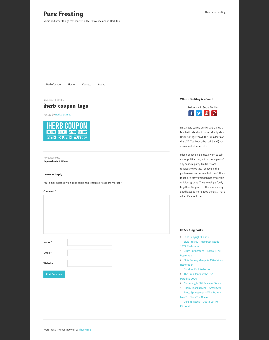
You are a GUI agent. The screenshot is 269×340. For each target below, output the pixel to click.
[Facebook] (191, 113)
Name (47, 242)
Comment (49, 191)
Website (48, 263)
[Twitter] (199, 113)
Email (47, 253)
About (101, 84)
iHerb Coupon (53, 84)
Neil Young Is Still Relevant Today (202, 283)
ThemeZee (85, 330)
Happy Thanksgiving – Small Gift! (202, 288)
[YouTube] (206, 113)
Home (71, 84)
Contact (86, 84)
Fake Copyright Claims (196, 237)
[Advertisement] (134, 48)
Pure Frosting (63, 13)
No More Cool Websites (197, 269)
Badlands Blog (63, 115)
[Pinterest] (214, 113)
